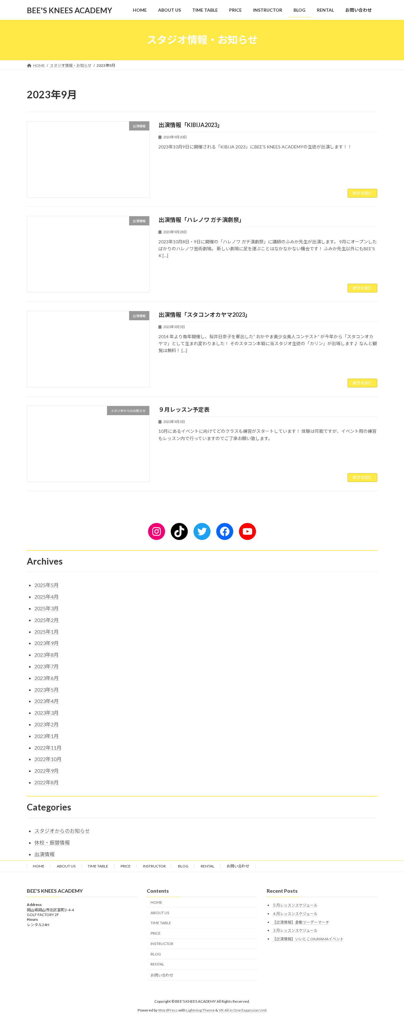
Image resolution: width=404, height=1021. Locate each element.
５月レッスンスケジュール (295, 905)
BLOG (183, 866)
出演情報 (44, 854)
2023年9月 (46, 643)
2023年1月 (46, 736)
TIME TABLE (98, 866)
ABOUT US (66, 866)
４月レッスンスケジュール (295, 913)
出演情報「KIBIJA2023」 (190, 124)
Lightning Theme (200, 1010)
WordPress (168, 1010)
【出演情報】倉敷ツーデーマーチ (300, 921)
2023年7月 (46, 666)
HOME (39, 866)
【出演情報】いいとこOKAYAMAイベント (308, 939)
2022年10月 (48, 759)
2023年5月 (46, 690)
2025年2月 (46, 620)
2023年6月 (46, 678)
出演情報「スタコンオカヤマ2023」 (204, 314)
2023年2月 (46, 724)
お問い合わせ (238, 866)
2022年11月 (48, 748)
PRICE (126, 866)
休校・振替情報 (52, 842)
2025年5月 (46, 585)
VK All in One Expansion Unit (243, 1010)
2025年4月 (46, 597)
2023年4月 (46, 701)
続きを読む (362, 193)
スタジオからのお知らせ (62, 831)
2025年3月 (46, 608)
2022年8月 (46, 782)
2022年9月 (46, 771)
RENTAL (207, 866)
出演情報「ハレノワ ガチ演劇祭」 (201, 219)
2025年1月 (46, 632)
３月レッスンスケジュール (295, 930)
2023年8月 (46, 655)
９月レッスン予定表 (184, 409)
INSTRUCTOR (154, 866)
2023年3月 (46, 713)
